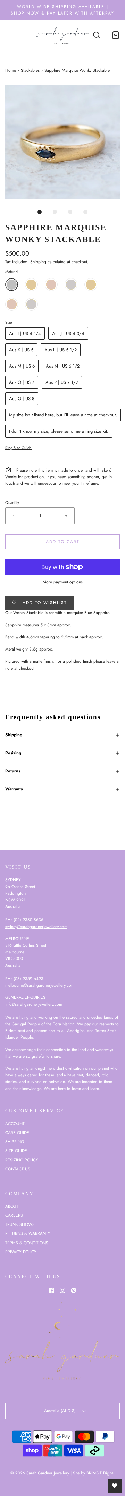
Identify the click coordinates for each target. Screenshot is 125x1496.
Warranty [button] (14, 789)
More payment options (63, 582)
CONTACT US (17, 1169)
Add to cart (63, 542)
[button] (62, 142)
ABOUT (11, 1206)
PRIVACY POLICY (20, 1252)
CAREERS (14, 1215)
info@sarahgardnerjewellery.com (33, 1004)
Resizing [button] (13, 753)
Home (10, 70)
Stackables (30, 70)
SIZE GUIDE (16, 1150)
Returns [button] (12, 771)
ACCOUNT (15, 1123)
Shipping (38, 262)
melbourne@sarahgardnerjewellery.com (39, 985)
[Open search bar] (96, 34)
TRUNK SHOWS (20, 1224)
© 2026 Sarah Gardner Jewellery (39, 1473)
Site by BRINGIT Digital (94, 1473)
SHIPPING (14, 1141)
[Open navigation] (9, 34)
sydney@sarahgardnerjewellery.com (36, 926)
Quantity (12, 502)
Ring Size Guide (18, 447)
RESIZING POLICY (21, 1160)
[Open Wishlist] (115, 1486)
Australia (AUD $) (60, 1411)
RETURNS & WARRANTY (27, 1233)
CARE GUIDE (17, 1132)
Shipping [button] (13, 735)
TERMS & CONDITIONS (26, 1243)
